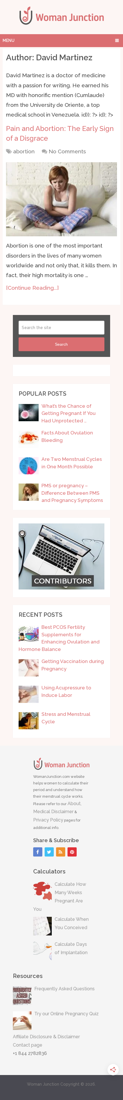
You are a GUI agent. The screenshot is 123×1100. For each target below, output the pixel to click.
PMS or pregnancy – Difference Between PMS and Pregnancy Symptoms (72, 493)
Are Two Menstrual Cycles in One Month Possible (71, 462)
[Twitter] (49, 852)
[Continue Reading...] (32, 288)
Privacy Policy (48, 820)
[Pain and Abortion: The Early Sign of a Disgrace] (61, 199)
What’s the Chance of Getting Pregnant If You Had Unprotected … (68, 413)
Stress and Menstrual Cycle (65, 717)
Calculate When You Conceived (72, 923)
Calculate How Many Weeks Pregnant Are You (59, 896)
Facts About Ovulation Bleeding (67, 436)
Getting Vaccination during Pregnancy (72, 665)
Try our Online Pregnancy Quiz (66, 1013)
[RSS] (60, 852)
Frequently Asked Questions (64, 988)
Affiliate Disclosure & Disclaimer (46, 1036)
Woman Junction (43, 1084)
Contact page (27, 1045)
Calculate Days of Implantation (71, 948)
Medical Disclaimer (53, 811)
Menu (9, 40)
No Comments (67, 151)
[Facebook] (37, 852)
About (74, 803)
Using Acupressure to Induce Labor (66, 691)
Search (61, 344)
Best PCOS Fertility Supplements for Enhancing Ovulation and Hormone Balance (59, 638)
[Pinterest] (72, 852)
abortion (24, 151)
